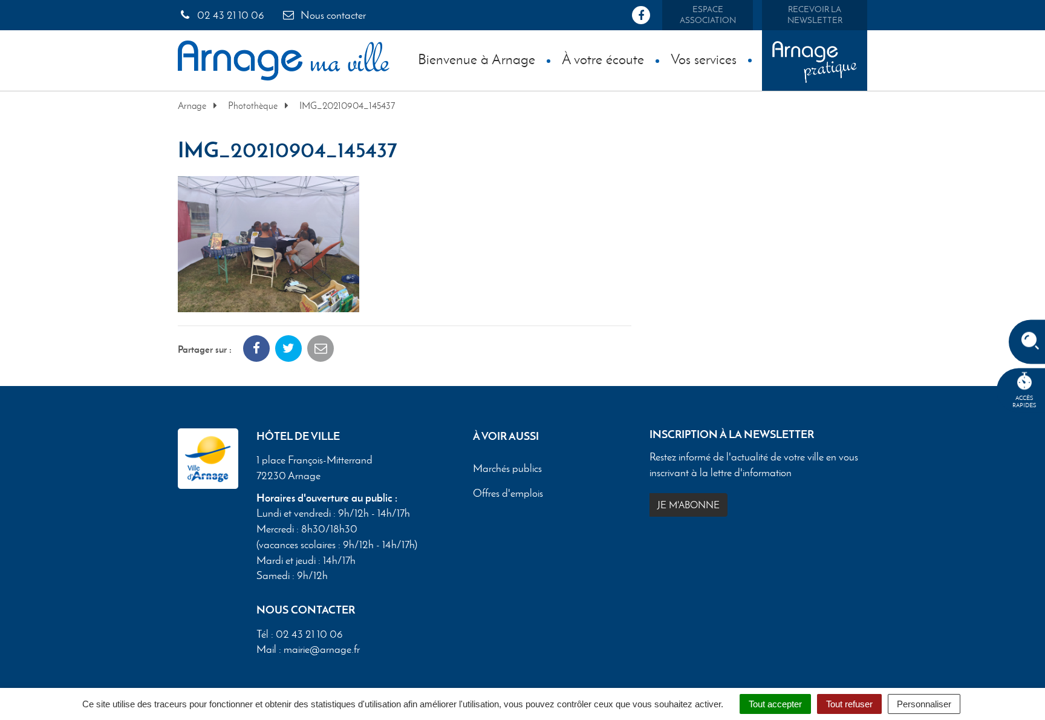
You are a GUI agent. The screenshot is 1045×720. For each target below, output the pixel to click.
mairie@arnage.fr (322, 649)
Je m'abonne (688, 505)
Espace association (708, 14)
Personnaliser (924, 704)
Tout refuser (849, 704)
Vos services (704, 59)
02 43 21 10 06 (229, 15)
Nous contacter (332, 15)
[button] (268, 242)
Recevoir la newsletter (814, 14)
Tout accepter (775, 704)
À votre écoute (603, 59)
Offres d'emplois (508, 493)
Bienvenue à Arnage (476, 59)
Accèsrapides (1024, 401)
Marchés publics (507, 469)
